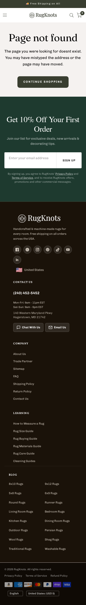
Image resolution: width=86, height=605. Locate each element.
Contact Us (20, 398)
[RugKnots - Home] (43, 15)
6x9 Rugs (51, 493)
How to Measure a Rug (28, 423)
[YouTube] (68, 250)
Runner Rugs (53, 502)
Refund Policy (58, 575)
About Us (19, 354)
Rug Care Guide (23, 453)
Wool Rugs (16, 539)
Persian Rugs (54, 530)
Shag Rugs (52, 539)
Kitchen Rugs (18, 521)
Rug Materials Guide (27, 446)
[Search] (71, 15)
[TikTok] (58, 250)
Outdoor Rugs (18, 530)
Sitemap (18, 368)
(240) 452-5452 (26, 293)
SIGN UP (69, 160)
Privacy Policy (64, 173)
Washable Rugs (55, 548)
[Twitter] (27, 250)
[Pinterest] (48, 250)
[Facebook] (17, 250)
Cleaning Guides (24, 461)
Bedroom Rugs (55, 511)
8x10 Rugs (16, 484)
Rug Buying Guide (25, 438)
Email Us (60, 327)
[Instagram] (37, 250)
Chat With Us (31, 327)
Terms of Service (22, 177)
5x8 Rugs (15, 493)
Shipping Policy (23, 384)
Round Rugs (17, 502)
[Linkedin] (17, 260)
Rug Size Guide (23, 431)
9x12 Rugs (52, 484)
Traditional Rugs (20, 548)
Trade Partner (22, 361)
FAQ (16, 376)
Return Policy (22, 391)
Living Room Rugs (21, 511)
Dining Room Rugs (57, 521)
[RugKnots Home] (43, 218)
